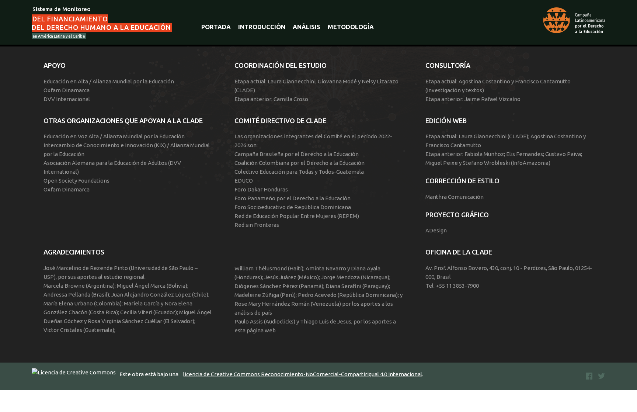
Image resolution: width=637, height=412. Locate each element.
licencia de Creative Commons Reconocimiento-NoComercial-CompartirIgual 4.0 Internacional (302, 374)
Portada (216, 27)
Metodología (351, 27)
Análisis (306, 27)
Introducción (261, 27)
